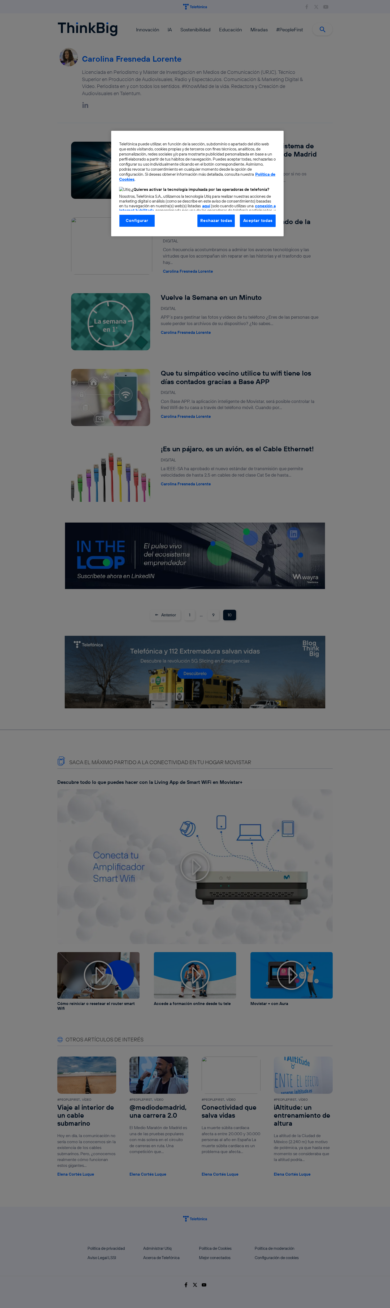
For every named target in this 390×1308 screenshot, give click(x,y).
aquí (206, 205)
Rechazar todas (216, 220)
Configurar (137, 220)
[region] (197, 183)
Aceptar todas (257, 220)
